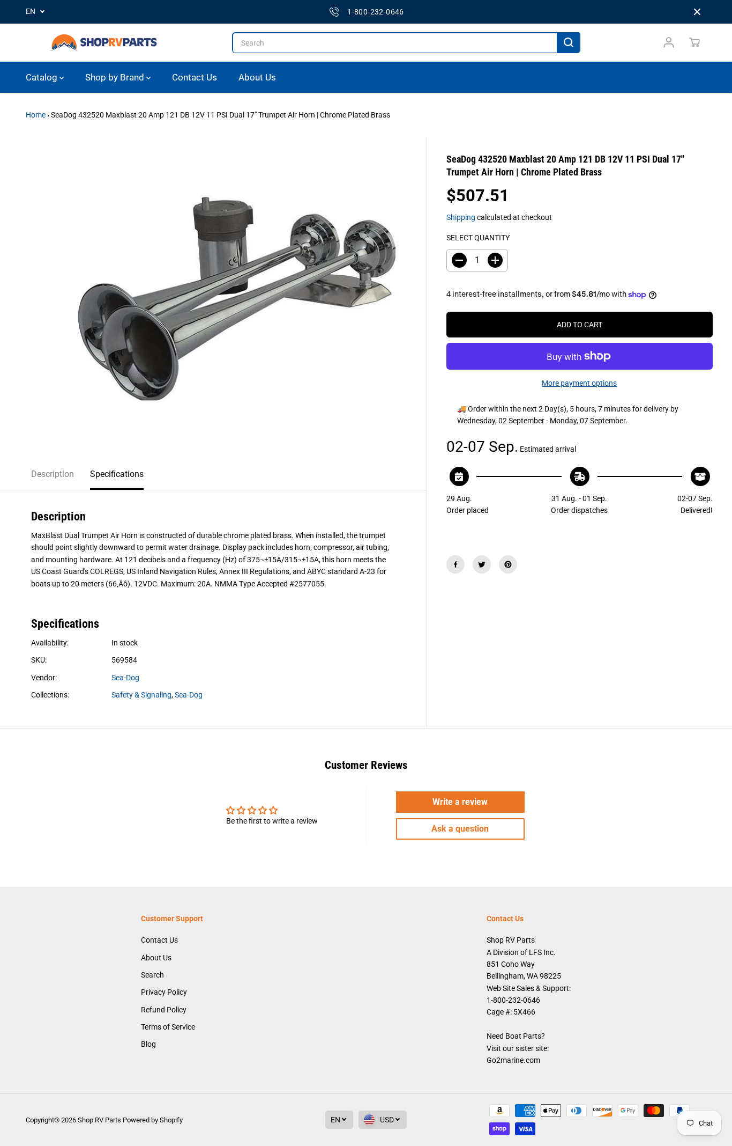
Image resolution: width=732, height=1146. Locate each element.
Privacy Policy (164, 992)
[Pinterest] (508, 564)
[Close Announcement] (697, 12)
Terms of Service (168, 1027)
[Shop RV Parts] (103, 42)
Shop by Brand (115, 77)
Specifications (117, 474)
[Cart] (694, 42)
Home (36, 115)
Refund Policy (163, 1009)
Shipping (460, 217)
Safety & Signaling (141, 694)
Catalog (42, 77)
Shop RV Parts (99, 1120)
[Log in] (669, 42)
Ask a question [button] (460, 829)
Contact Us (194, 77)
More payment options (579, 383)
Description (52, 474)
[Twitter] (482, 564)
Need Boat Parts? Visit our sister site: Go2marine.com (518, 1048)
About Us (257, 77)
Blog (148, 1044)
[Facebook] (455, 564)
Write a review (460, 802)
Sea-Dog (125, 677)
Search (152, 975)
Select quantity (478, 237)
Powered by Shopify (153, 1120)
